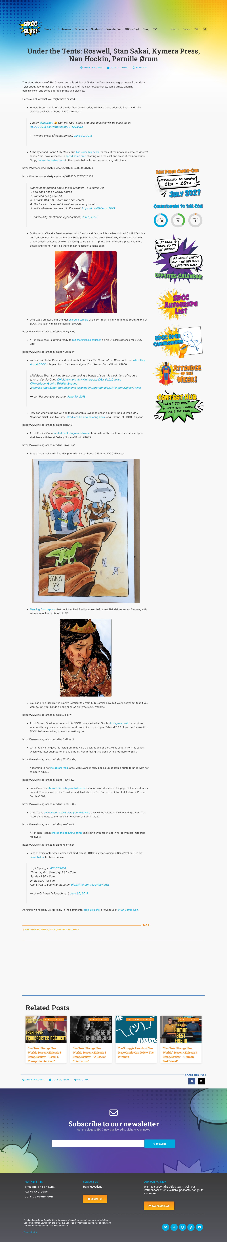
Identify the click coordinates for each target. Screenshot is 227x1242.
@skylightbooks (87, 379)
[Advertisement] (113, 8)
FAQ (196, 29)
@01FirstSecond (67, 383)
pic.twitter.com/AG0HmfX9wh (90, 884)
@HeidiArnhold (66, 379)
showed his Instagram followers (66, 788)
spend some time (76, 156)
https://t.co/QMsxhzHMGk (99, 208)
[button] (205, 29)
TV (155, 29)
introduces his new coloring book (85, 417)
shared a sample (78, 319)
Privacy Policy (30, 1232)
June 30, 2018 (83, 135)
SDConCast (132, 29)
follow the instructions (51, 160)
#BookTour (50, 387)
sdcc (52, 929)
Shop (146, 29)
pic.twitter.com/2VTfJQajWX (65, 126)
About (173, 29)
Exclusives (64, 29)
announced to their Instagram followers (67, 812)
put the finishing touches (86, 339)
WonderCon (114, 29)
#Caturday (46, 122)
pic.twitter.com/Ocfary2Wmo (122, 387)
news (44, 929)
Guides (95, 29)
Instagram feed (59, 767)
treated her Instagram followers (71, 433)
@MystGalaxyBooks (43, 383)
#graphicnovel (66, 387)
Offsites (79, 29)
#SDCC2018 (38, 126)
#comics (36, 387)
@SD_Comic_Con (128, 909)
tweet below (37, 857)
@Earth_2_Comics (109, 379)
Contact (186, 29)
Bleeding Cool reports (43, 609)
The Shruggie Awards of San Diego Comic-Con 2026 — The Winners (135, 1052)
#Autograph (95, 387)
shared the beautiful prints (66, 832)
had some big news (87, 152)
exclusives (32, 929)
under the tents (68, 929)
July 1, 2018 (89, 217)
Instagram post (119, 723)
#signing (82, 387)
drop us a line (92, 909)
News (47, 29)
